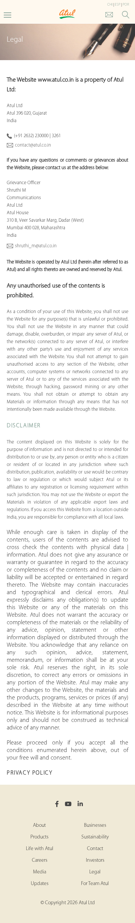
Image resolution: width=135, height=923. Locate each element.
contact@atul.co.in (33, 145)
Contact (95, 849)
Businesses (95, 825)
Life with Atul (39, 849)
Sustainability (95, 837)
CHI (109, 5)
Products (39, 837)
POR (126, 5)
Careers (39, 860)
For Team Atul (95, 884)
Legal (94, 872)
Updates (39, 884)
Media (39, 872)
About (39, 825)
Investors (95, 860)
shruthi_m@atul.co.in (36, 246)
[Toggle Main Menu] (7, 14)
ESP (117, 5)
